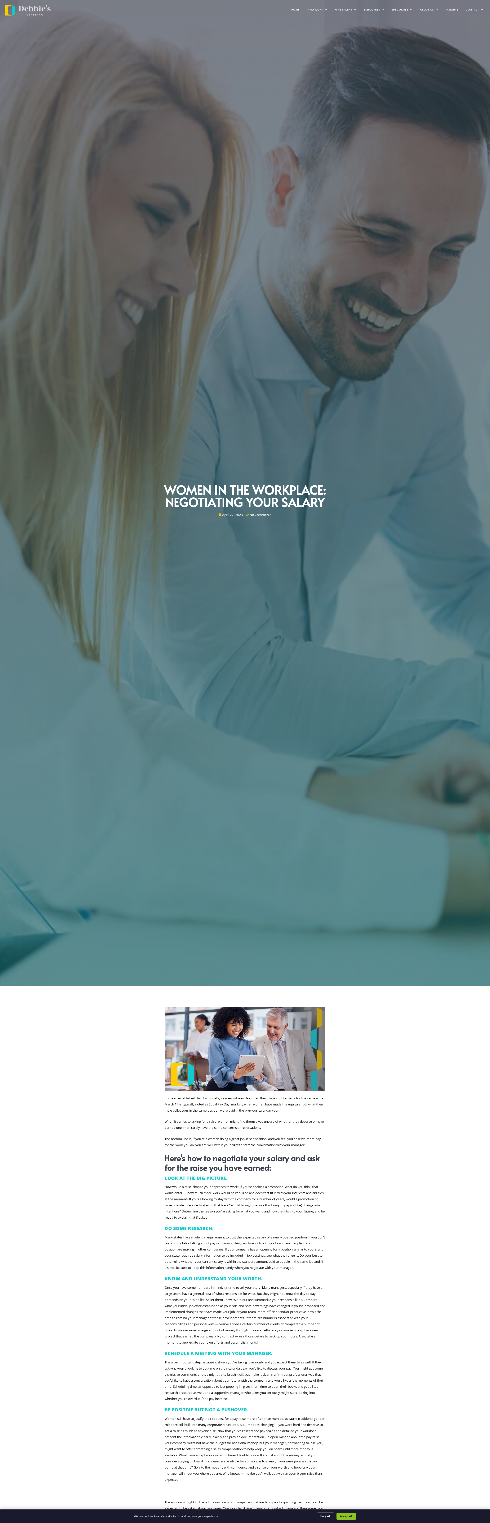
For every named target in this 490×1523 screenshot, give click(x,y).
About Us (431, 10)
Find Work (319, 10)
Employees (376, 10)
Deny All (325, 1516)
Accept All (346, 1516)
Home (297, 10)
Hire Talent (347, 10)
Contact (476, 10)
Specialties (404, 10)
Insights (453, 10)
